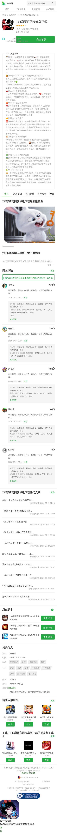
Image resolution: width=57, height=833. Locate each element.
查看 (10, 724)
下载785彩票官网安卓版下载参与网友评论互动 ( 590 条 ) (28, 277)
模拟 (43, 661)
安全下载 (41, 39)
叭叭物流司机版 (10, 717)
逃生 (12, 673)
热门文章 (30, 193)
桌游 (24, 661)
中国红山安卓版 (46, 717)
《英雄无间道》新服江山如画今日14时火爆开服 (18, 542)
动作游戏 (46, 667)
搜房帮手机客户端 (28, 717)
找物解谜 (14, 661)
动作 (26, 667)
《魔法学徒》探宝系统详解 (14, 521)
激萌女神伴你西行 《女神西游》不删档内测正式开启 (18, 596)
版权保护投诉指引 (28, 773)
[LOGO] (7, 3)
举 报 (1, 829)
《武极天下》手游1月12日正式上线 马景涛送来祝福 (18, 510)
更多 (53, 271)
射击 (12, 667)
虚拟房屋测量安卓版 (28, 752)
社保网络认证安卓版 (10, 752)
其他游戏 (35, 667)
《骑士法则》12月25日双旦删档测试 (18, 532)
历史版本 (42, 193)
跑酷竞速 (33, 661)
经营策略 (21, 673)
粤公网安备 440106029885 (29, 777)
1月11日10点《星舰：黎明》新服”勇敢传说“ (18, 585)
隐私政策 (12, 687)
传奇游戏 (32, 673)
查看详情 (47, 618)
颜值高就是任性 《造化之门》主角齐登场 (18, 553)
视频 (52, 193)
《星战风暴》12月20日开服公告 (17, 575)
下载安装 (34, 29)
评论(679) (17, 193)
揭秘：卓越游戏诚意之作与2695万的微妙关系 (18, 500)
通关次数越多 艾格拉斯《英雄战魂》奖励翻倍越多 (18, 564)
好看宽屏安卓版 (46, 752)
